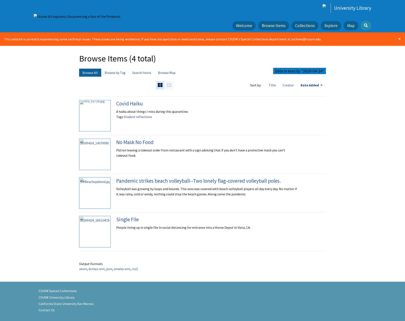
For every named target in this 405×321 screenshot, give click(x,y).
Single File (127, 219)
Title (272, 85)
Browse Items (273, 25)
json (109, 269)
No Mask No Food (135, 142)
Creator (288, 85)
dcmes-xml (97, 269)
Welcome (244, 25)
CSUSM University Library (56, 297)
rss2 (135, 269)
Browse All (90, 73)
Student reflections (138, 117)
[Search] (366, 25)
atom (83, 269)
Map (351, 25)
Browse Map (167, 73)
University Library (352, 8)
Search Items (141, 73)
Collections (305, 25)
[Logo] (77, 16)
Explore (331, 25)
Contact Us (47, 310)
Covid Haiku (129, 103)
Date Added (310, 85)
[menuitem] (245, 25)
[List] (169, 85)
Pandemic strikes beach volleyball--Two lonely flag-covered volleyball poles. (198, 180)
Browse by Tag (115, 73)
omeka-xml (122, 269)
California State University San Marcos (66, 304)
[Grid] (160, 85)
